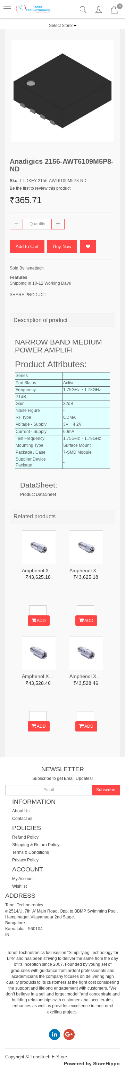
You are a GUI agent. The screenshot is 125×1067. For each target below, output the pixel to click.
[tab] (83, 9)
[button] (62, 25)
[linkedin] (54, 1034)
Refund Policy (25, 837)
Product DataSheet (38, 494)
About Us (21, 811)
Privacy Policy (25, 860)
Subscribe (105, 789)
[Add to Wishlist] (88, 246)
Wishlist (19, 886)
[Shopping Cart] (114, 11)
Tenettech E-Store (49, 1056)
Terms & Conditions (30, 852)
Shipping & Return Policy (35, 844)
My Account (23, 878)
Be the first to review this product (40, 188)
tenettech (35, 268)
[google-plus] (69, 1034)
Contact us (22, 818)
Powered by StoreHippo (92, 1063)
